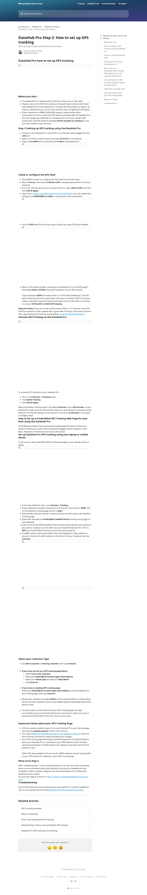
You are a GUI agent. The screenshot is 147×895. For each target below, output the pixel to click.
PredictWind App (47, 877)
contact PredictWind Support (72, 314)
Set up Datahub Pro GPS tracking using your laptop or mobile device (114, 82)
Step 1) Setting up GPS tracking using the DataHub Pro (114, 48)
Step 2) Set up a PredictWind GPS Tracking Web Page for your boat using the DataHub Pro (114, 72)
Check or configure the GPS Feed (114, 56)
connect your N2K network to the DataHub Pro (52, 193)
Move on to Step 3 (111, 99)
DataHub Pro (37, 27)
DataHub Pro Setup (51, 27)
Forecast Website (109, 3)
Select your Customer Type (114, 89)
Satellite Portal (93, 3)
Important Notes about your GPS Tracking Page (113, 94)
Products (81, 3)
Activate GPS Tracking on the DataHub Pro (113, 63)
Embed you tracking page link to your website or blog (54, 734)
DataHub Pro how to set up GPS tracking (115, 37)
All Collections (23, 27)
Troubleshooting (110, 103)
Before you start (110, 42)
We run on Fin (75, 888)
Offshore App (62, 877)
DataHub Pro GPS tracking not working (66, 790)
